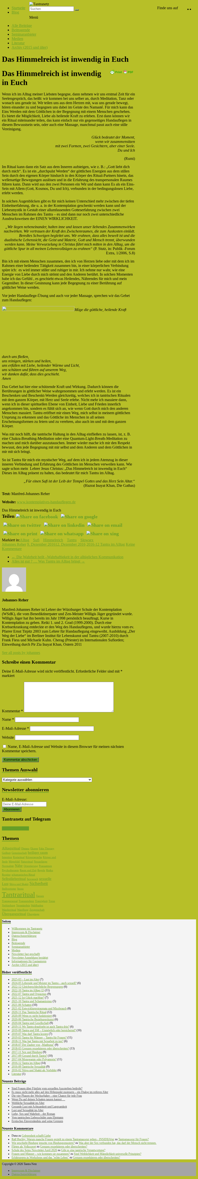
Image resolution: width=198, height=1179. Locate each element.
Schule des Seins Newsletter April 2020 (34, 1150)
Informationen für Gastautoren (29, 961)
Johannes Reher (14, 544)
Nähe (19, 866)
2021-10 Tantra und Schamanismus (32, 1001)
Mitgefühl (14, 861)
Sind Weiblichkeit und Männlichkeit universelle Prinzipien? (107, 1154)
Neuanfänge (40, 861)
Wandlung (22, 909)
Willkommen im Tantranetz (27, 928)
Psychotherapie (10, 870)
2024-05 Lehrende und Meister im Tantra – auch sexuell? (44, 983)
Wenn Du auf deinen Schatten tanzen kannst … (38, 1099)
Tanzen (40, 896)
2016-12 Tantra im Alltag (105, 544)
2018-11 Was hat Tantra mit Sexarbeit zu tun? (37, 1041)
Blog (15, 12)
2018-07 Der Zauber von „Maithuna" (33, 1045)
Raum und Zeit (28, 870)
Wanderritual (9, 909)
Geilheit (6, 853)
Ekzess (34, 848)
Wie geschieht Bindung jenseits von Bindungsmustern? (43, 1143)
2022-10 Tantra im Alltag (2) (28, 990)
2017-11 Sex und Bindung (27, 1052)
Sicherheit (38, 883)
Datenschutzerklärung (24, 936)
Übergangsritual (14, 914)
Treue (52, 901)
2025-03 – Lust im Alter (25, 979)
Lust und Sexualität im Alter (27, 1110)
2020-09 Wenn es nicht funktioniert (32, 1015)
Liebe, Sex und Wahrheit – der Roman (33, 1114)
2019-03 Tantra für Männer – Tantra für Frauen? (39, 1037)
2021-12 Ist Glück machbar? (28, 997)
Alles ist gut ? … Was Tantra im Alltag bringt (48, 561)
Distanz (25, 848)
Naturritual (27, 861)
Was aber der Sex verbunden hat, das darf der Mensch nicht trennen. (117, 1143)
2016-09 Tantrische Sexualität (28, 1066)
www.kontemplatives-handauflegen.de (46, 502)
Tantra (72, 540)
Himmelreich (53, 540)
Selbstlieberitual (14, 879)
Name (8, 719)
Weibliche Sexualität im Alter (28, 1103)
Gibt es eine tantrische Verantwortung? (83, 1150)
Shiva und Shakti (18, 884)
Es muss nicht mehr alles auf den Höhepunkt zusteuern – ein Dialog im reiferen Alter (60, 1092)
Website (8, 737)
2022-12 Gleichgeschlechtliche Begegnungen (37, 986)
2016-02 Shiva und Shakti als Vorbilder (34, 1070)
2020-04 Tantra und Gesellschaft (30, 1023)
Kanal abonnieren (15, 828)
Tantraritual (18, 894)
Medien (17, 39)
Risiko (49, 870)
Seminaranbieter (24, 34)
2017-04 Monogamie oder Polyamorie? (34, 1059)
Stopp (20, 888)
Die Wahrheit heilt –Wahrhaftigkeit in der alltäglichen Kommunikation (67, 557)
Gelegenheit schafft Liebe (36, 1135)
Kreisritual (19, 857)
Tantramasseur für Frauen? (133, 1139)
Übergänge (33, 914)
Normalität (8, 866)
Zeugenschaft (36, 909)
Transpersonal (10, 901)
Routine (6, 874)
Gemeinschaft (19, 853)
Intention (7, 857)
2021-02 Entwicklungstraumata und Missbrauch (39, 1008)
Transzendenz (26, 901)
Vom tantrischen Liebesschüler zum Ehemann (37, 1117)
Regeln (41, 870)
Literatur (18, 43)
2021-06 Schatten (22, 1005)
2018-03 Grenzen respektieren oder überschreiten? (40, 1048)
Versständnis (23, 905)
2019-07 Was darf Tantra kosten (30, 1034)
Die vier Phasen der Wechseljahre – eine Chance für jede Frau (47, 1095)
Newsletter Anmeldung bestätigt (30, 957)
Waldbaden (37, 905)
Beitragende (21, 30)
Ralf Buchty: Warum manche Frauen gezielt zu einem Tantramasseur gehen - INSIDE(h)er (63, 1139)
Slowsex (86, 540)
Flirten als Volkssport (24, 1146)
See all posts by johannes (21, 653)
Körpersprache (34, 857)
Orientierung (31, 866)
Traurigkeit (41, 901)
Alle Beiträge (22, 25)
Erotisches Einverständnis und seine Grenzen (37, 1121)
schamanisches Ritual (23, 874)
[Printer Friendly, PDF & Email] (121, 71)
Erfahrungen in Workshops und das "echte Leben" (40, 1157)
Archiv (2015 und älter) (30, 47)
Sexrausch (32, 879)
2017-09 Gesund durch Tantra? (29, 1055)
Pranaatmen (45, 866)
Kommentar (12, 711)
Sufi (36, 540)
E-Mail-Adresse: (14, 799)
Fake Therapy (46, 848)
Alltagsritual (11, 848)
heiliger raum (38, 852)
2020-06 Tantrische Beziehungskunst (33, 1019)
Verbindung (8, 905)
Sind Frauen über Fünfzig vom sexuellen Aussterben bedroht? (47, 1088)
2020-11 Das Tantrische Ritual (29, 1012)
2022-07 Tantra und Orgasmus (29, 994)
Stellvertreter (9, 888)
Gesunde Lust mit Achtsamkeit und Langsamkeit (39, 1106)
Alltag (24, 540)
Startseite (18, 8)
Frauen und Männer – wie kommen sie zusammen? (41, 1154)
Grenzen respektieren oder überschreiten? (63, 1146)
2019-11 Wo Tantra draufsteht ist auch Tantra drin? (40, 1026)
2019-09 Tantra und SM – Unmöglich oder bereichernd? (44, 1030)
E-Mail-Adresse (15, 728)
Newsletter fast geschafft (26, 954)
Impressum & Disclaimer (26, 932)
